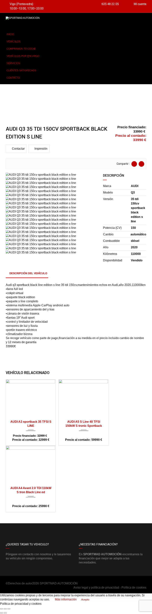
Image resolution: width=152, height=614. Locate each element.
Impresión (40, 148)
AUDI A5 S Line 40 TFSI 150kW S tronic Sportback (83, 423)
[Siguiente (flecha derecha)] (5, 612)
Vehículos (14, 41)
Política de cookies (133, 587)
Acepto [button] (85, 599)
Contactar (18, 148)
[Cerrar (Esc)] (1, 608)
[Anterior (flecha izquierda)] (1, 612)
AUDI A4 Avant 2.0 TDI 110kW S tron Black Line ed (30, 490)
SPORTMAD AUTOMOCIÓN (59, 583)
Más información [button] (66, 599)
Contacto (13, 77)
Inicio (10, 34)
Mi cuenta (139, 4)
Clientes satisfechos (21, 70)
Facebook (41, 529)
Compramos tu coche (21, 48)
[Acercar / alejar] (8, 608)
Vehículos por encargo (23, 56)
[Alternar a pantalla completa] (5, 608)
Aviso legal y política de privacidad (96, 587)
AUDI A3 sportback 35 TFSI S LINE (30, 423)
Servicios (13, 63)
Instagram (111, 529)
